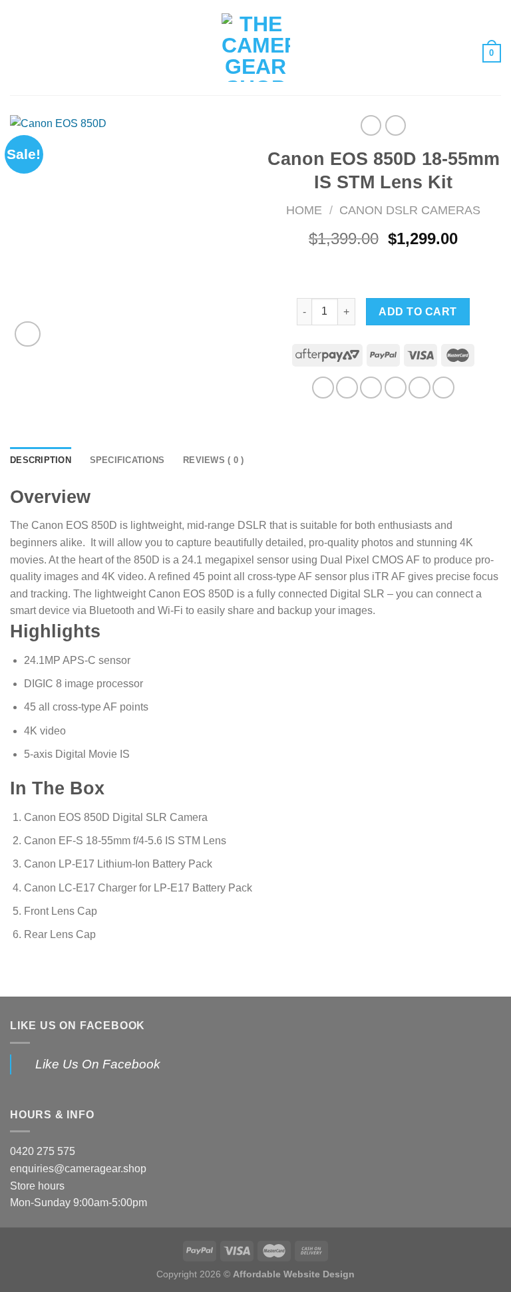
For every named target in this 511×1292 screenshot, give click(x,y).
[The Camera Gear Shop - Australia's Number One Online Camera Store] (255, 47)
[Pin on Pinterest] (419, 388)
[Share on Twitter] (371, 388)
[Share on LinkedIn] (443, 388)
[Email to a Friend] (396, 388)
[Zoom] (28, 334)
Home (304, 210)
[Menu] (18, 47)
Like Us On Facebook (77, 1025)
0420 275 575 (42, 1151)
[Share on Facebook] (347, 388)
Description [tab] (40, 460)
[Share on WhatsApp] (323, 388)
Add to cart (417, 311)
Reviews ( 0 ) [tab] (213, 460)
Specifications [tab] (127, 460)
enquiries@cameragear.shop (78, 1168)
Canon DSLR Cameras (409, 210)
